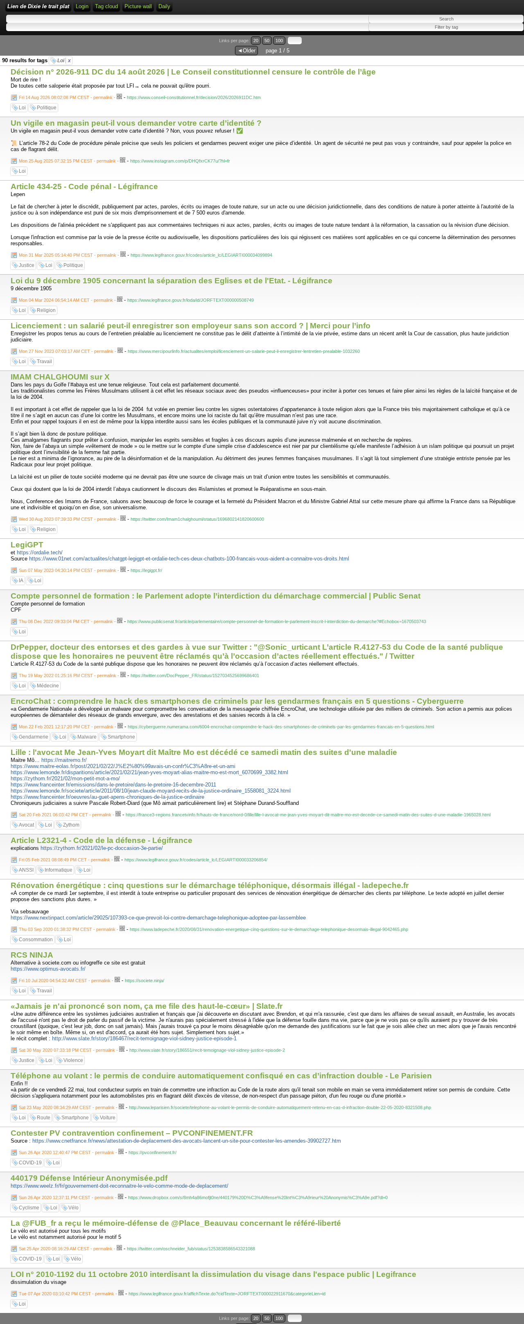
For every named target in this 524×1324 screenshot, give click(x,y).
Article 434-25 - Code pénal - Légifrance (84, 186)
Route (43, 1118)
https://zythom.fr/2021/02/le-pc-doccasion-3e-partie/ (102, 848)
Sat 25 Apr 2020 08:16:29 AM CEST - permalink (66, 1248)
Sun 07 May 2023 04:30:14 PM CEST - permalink (67, 570)
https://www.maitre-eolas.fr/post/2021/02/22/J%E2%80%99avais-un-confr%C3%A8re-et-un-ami (123, 766)
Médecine (48, 686)
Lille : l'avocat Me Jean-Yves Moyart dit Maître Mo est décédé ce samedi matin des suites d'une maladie (204, 752)
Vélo (73, 1208)
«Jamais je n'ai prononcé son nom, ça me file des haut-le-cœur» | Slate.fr (146, 1006)
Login (82, 6)
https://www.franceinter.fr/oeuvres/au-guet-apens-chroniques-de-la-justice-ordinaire (107, 797)
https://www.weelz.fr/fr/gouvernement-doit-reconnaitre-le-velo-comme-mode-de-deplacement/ (119, 1186)
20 (255, 40)
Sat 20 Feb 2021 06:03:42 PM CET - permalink (65, 814)
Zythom (71, 825)
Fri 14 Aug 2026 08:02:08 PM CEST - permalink (66, 97)
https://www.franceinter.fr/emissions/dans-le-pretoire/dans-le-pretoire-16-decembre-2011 (113, 785)
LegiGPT (27, 544)
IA (21, 580)
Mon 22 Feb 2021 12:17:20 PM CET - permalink (66, 726)
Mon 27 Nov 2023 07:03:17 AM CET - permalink (66, 351)
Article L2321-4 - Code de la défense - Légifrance (101, 840)
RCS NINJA (32, 955)
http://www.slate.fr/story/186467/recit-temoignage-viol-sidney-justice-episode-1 (144, 1038)
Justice (26, 265)
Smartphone (121, 737)
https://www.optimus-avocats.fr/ (48, 969)
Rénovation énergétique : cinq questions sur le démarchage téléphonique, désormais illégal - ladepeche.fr (210, 885)
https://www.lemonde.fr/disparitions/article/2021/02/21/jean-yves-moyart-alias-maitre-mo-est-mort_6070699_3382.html (149, 772)
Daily (164, 6)
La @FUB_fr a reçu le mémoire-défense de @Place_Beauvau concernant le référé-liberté (176, 1223)
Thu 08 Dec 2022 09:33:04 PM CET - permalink (66, 621)
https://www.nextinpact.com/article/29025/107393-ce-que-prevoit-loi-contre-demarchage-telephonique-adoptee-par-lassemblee (158, 918)
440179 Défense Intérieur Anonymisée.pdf (89, 1178)
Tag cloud (106, 6)
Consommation (36, 939)
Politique (46, 108)
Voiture (107, 1118)
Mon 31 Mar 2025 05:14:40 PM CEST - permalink (67, 255)
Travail (44, 361)
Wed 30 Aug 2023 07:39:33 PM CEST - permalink (67, 519)
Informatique (58, 870)
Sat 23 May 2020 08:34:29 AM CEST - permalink (67, 1107)
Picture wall (138, 6)
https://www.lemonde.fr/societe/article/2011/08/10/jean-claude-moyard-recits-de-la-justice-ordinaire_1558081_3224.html (151, 791)
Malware (87, 737)
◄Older (246, 50)
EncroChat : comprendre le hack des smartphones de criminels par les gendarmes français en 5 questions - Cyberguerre (237, 701)
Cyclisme (29, 1208)
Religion (46, 310)
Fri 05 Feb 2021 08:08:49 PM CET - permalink (64, 859)
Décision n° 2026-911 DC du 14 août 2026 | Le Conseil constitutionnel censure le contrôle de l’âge (193, 72)
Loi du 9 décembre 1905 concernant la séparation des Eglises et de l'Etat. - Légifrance (171, 280)
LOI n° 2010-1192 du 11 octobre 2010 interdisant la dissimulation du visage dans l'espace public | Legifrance (213, 1274)
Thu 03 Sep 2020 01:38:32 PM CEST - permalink (67, 929)
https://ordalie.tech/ (40, 552)
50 (266, 40)
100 (279, 40)
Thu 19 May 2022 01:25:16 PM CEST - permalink (67, 675)
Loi (64, 60)
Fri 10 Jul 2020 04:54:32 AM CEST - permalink (65, 980)
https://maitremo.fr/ (64, 760)
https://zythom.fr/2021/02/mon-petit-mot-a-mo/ (65, 778)
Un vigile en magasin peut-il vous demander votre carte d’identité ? (136, 123)
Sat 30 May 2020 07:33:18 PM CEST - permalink (67, 1050)
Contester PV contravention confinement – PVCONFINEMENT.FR (132, 1133)
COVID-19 (30, 1163)
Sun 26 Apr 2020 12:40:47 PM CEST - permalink (66, 1152)
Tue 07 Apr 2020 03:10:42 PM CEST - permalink (66, 1293)
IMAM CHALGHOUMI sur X (61, 377)
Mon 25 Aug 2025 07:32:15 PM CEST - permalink (67, 160)
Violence (73, 1060)
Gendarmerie (33, 737)
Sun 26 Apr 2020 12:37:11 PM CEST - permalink (66, 1197)
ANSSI (26, 870)
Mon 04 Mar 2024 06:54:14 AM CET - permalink (66, 300)
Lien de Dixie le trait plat (38, 6)
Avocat (26, 825)
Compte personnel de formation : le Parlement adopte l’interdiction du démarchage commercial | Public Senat (215, 596)
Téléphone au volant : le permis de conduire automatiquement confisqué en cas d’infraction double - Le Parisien (221, 1075)
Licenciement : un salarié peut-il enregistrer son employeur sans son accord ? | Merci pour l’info (190, 325)
